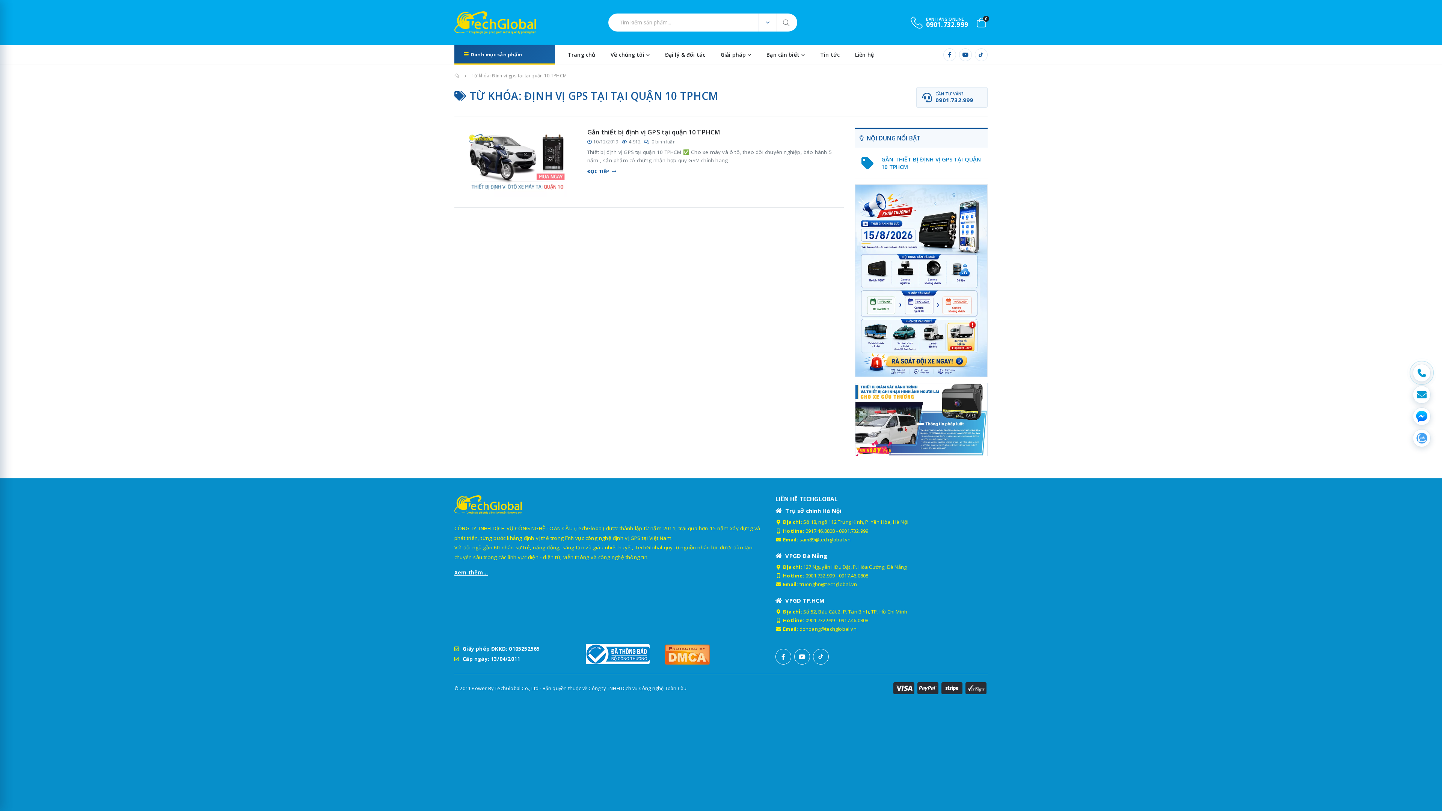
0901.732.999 (853, 531)
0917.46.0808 (820, 531)
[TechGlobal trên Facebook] (949, 54)
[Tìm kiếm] (787, 23)
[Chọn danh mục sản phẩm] (768, 23)
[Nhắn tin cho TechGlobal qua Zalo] (1422, 438)
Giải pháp (733, 54)
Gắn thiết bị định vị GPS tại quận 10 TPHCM (653, 132)
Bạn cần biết (782, 54)
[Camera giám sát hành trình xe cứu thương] (921, 419)
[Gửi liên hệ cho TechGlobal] (1422, 395)
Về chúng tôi (627, 54)
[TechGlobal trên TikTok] (981, 54)
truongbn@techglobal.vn (828, 584)
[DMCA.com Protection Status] (700, 654)
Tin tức (830, 54)
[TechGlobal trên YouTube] (965, 54)
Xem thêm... (471, 572)
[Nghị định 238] (921, 281)
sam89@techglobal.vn (825, 539)
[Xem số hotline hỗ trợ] (1422, 373)
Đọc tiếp (598, 172)
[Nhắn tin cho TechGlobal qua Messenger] (1422, 416)
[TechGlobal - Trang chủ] (475, 22)
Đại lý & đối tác (685, 54)
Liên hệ (864, 54)
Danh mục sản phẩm (496, 54)
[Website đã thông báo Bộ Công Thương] (621, 654)
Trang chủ (581, 54)
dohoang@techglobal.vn (828, 629)
